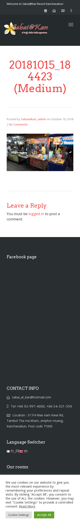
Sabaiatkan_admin (33, 119)
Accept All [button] (44, 515)
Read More (27, 506)
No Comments (18, 124)
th (25, 451)
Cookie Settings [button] (18, 515)
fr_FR (15, 451)
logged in (36, 213)
